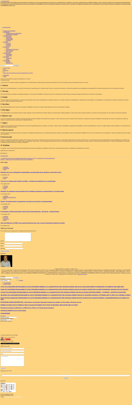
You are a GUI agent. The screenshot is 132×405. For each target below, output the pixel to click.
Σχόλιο (2, 241)
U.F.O (7, 48)
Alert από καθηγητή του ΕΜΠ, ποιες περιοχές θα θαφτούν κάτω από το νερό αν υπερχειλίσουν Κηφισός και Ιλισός (33, 223)
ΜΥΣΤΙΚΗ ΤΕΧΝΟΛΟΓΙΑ (12, 49)
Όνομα (2, 243)
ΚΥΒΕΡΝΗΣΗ (9, 39)
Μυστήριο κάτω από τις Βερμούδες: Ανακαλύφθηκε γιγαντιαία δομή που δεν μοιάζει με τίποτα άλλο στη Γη (31, 172)
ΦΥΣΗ (7, 59)
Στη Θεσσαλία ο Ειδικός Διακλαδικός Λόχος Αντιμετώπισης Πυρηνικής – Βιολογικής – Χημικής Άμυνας (30, 211)
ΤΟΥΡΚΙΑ (8, 45)
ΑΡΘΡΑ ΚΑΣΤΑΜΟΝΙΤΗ (9, 30)
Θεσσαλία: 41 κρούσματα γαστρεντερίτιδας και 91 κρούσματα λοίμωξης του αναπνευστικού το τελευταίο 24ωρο (32, 191)
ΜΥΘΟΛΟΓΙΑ (9, 63)
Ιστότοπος (3, 248)
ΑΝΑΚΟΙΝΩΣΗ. (5, 313)
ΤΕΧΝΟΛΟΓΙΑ (6, 53)
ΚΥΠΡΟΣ (8, 44)
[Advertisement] (66, 16)
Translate (21, 280)
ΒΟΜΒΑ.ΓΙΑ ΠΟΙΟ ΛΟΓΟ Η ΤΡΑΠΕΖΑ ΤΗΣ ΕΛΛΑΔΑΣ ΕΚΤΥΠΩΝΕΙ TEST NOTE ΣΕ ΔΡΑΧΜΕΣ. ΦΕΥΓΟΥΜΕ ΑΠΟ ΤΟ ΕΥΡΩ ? (39, 305)
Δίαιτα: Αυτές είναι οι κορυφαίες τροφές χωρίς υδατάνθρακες (17, 159)
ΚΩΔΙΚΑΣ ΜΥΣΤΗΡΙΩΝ (12, 34)
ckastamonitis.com (9, 397)
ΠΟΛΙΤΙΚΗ (8, 37)
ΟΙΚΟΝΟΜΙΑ (9, 38)
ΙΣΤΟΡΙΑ (8, 61)
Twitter (6, 155)
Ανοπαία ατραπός (18, 397)
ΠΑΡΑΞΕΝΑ (6, 47)
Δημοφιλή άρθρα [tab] (7, 284)
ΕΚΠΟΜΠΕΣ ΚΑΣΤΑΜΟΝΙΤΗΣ (13, 33)
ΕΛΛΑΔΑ (8, 43)
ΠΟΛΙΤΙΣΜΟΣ (6, 60)
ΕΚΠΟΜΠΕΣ (6, 32)
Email (2, 245)
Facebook (3, 155)
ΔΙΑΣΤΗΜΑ (9, 55)
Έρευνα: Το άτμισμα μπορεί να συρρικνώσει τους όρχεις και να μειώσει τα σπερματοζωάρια (26, 201)
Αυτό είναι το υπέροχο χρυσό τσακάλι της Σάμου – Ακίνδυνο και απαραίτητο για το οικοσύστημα (28, 181)
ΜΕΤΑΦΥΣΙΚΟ (9, 50)
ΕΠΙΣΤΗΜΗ (9, 54)
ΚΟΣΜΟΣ (5, 42)
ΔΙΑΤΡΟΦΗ (6, 56)
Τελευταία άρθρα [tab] (7, 282)
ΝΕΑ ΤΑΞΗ (9, 52)
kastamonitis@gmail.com (82, 274)
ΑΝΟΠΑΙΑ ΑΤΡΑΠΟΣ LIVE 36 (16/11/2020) (13, 310)
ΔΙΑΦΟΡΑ (8, 40)
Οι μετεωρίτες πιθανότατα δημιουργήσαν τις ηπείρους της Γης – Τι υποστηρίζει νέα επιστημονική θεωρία (28, 158)
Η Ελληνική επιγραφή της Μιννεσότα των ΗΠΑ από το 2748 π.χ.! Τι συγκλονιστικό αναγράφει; (27, 308)
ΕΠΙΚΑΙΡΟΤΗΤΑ (7, 35)
